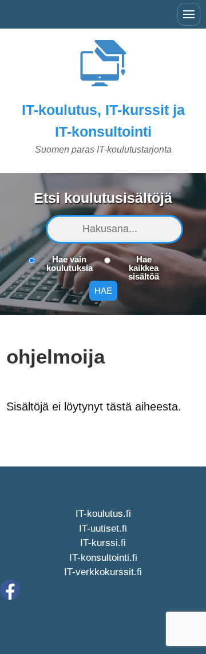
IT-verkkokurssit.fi (103, 572)
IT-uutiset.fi (103, 528)
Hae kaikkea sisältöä (143, 268)
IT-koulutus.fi (103, 513)
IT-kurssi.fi (103, 542)
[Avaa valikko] (188, 14)
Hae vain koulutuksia (69, 264)
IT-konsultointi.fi (103, 557)
